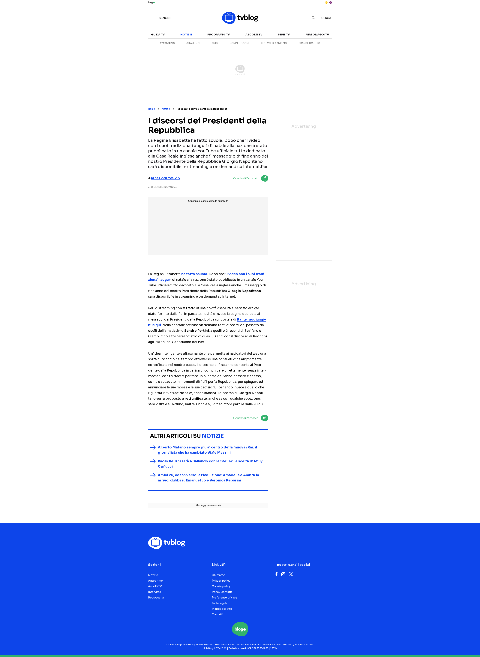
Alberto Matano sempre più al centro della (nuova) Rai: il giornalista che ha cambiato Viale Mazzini (207, 450)
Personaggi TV (317, 34)
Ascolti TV (253, 34)
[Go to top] (416, 644)
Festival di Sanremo (274, 43)
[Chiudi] (471, 11)
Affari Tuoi (193, 43)
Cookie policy (221, 586)
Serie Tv (284, 34)
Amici (215, 43)
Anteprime (339, 43)
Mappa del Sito (222, 608)
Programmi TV (218, 34)
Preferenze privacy (224, 597)
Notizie (337, 36)
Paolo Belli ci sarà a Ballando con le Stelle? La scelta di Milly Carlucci (210, 464)
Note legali (219, 603)
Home (151, 108)
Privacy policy (221, 580)
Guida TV (158, 34)
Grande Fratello (309, 43)
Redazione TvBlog (165, 178)
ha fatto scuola (194, 274)
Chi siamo (218, 575)
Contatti (217, 614)
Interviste (413, 36)
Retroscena (341, 50)
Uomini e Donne (240, 43)
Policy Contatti (222, 592)
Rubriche (412, 43)
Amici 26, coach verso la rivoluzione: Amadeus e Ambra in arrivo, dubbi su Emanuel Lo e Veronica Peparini (208, 477)
